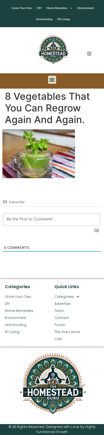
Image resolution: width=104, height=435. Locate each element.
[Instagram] (89, 53)
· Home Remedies (56, 8)
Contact (61, 317)
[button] (11, 51)
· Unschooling (43, 19)
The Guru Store (67, 331)
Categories (64, 296)
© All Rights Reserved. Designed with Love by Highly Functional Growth (52, 429)
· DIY (39, 8)
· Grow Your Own (21, 8)
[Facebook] (89, 43)
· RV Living (63, 19)
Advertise (62, 303)
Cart (58, 338)
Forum (60, 324)
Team (59, 310)
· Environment (85, 8)
